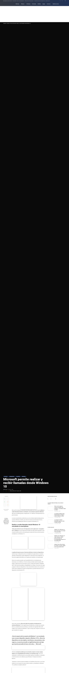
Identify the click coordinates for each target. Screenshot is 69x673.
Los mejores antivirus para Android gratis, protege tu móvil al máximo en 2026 (59, 515)
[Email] (8, 491)
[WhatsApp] (5, 491)
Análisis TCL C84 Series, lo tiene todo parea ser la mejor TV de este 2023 (59, 530)
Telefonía (18, 476)
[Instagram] (62, 1)
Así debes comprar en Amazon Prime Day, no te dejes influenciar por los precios (6, 521)
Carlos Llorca (5, 489)
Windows (23, 476)
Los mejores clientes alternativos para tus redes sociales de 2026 (59, 521)
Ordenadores (12, 476)
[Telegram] (64, 1)
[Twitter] (61, 1)
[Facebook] (60, 1)
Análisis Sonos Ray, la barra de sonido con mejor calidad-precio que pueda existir (59, 545)
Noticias (5, 476)
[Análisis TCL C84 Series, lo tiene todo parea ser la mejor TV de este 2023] (50, 531)
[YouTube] (63, 1)
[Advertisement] (34, 14)
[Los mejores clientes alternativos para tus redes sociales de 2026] (50, 522)
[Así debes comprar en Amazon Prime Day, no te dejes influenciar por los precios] (6, 514)
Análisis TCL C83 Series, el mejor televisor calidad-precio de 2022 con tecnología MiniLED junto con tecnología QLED (60, 538)
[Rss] (65, 1)
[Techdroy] (6, 4)
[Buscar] (65, 4)
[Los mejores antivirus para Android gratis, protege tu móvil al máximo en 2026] (50, 515)
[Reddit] (6, 491)
